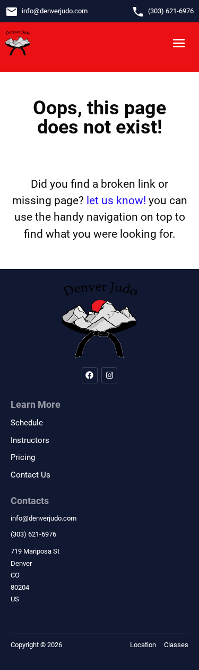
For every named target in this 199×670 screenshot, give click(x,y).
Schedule (27, 423)
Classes (176, 645)
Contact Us (30, 475)
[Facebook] (90, 375)
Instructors (30, 440)
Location (143, 645)
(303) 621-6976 (171, 11)
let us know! (116, 200)
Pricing (23, 457)
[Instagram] (109, 375)
